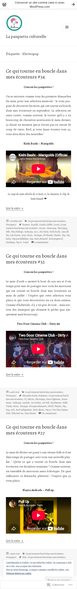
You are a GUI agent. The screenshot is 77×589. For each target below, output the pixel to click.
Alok (24, 557)
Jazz (36, 231)
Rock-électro (38, 409)
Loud (23, 235)
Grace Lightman (53, 399)
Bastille (34, 224)
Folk (8, 231)
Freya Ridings (17, 231)
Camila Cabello (45, 224)
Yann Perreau (30, 413)
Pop (63, 235)
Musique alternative (38, 406)
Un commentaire (49, 413)
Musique (38, 235)
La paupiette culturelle (26, 36)
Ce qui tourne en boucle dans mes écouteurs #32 (36, 258)
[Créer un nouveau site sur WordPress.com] (38, 4)
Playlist (57, 235)
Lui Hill (45, 402)
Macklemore (55, 402)
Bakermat (42, 395)
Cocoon (42, 228)
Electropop (62, 228)
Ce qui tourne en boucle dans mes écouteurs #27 (36, 429)
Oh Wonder (48, 235)
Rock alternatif (41, 238)
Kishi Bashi (55, 231)
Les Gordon (36, 402)
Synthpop (10, 242)
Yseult (26, 242)
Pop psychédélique (20, 238)
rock (13, 409)
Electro (31, 399)
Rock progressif (56, 238)
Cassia (56, 224)
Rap (31, 238)
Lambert (26, 402)
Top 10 (19, 242)
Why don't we (17, 413)
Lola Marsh (15, 235)
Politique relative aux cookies (18, 573)
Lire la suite (13, 208)
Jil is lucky (43, 231)
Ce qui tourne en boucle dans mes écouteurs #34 (36, 74)
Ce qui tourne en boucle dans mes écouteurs (47, 221)
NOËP (50, 406)
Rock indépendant (24, 409)
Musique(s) (11, 224)
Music (30, 235)
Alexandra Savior (29, 395)
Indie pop (28, 231)
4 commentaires (41, 242)
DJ (25, 399)
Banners (26, 224)
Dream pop (51, 228)
